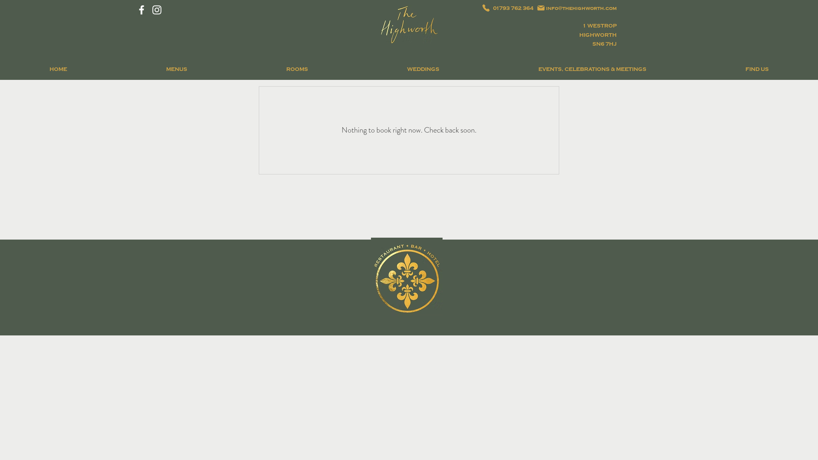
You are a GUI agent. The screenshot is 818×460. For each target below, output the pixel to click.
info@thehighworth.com (581, 8)
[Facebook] (141, 10)
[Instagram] (157, 10)
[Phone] (486, 8)
